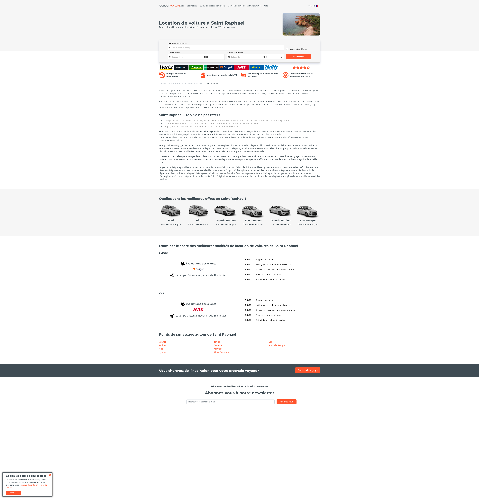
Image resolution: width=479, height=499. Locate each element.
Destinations (192, 6)
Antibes (162, 345)
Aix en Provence (221, 352)
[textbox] (226, 47)
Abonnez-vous (286, 401)
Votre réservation (254, 6)
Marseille (218, 348)
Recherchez (298, 56)
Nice (161, 348)
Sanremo (218, 345)
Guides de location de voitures (212, 6)
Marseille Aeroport (277, 345)
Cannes (162, 341)
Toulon (217, 341)
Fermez (13, 493)
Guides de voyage (308, 370)
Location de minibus (236, 6)
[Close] (50, 475)
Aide (266, 6)
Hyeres (162, 352)
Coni (271, 341)
